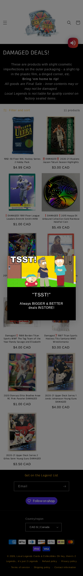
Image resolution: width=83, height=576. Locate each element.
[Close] (70, 262)
